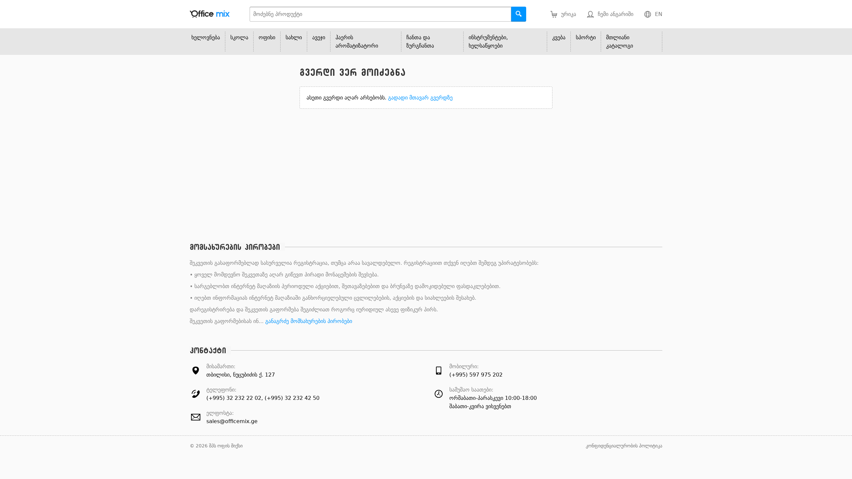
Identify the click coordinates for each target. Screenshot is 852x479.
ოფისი (267, 37)
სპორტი (586, 37)
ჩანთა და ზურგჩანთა (420, 41)
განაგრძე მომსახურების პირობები (308, 321)
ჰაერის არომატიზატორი (356, 41)
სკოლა (239, 37)
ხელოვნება (205, 37)
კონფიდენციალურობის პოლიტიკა (624, 445)
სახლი (294, 37)
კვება (558, 37)
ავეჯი (318, 37)
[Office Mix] (210, 14)
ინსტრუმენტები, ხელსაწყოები (488, 41)
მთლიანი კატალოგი (619, 41)
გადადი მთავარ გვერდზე (420, 97)
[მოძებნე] (518, 14)
